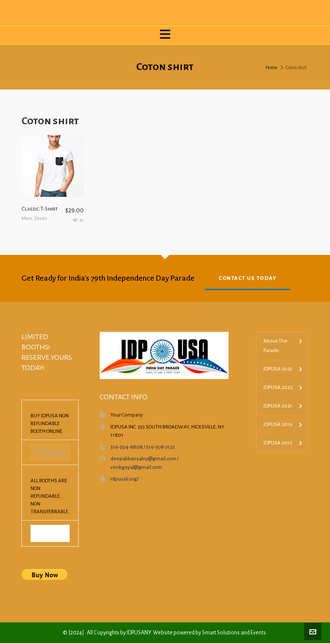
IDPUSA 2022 (278, 387)
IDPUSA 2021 (277, 406)
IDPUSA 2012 (277, 443)
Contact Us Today (247, 278)
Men (26, 218)
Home (271, 67)
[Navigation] (165, 35)
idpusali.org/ (124, 479)
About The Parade (275, 345)
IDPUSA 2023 (277, 369)
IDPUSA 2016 (278, 424)
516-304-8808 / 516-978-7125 (142, 447)
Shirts (40, 218)
